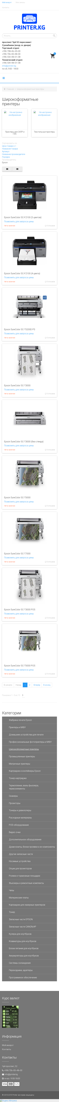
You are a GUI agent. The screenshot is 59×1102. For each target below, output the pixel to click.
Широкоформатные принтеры (24, 749)
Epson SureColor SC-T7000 (17, 553)
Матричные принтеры (19, 763)
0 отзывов (51, 226)
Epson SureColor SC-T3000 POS (19, 609)
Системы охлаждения (20, 963)
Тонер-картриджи (17, 778)
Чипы (11, 890)
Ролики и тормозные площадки (24, 876)
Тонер (12, 912)
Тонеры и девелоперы (20, 810)
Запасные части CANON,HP (22, 926)
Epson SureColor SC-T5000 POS (19, 665)
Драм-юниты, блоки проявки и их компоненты (32, 847)
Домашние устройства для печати (26, 734)
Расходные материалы (20, 817)
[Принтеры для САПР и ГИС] (14, 119)
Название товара (10, 149)
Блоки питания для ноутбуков (23, 948)
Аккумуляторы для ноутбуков (24, 955)
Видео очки (14, 832)
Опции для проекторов (20, 868)
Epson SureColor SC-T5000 (17, 497)
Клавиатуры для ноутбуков (22, 941)
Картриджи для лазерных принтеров (27, 905)
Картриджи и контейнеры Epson (25, 771)
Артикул (5, 151)
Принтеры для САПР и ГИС (14, 133)
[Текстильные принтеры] (44, 119)
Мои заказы (20, 2)
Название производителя (13, 154)
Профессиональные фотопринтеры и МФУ (30, 742)
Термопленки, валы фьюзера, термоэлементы (24, 787)
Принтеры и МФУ (17, 727)
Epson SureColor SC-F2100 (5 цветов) (22, 217)
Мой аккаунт (7, 2)
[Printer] (29, 22)
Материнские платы (19, 897)
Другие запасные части (21, 854)
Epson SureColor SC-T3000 (17, 385)
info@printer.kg (9, 66)
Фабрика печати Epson (20, 720)
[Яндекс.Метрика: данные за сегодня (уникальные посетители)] (8, 1100)
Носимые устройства (19, 861)
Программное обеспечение (23, 977)
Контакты (5, 8)
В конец (46, 685)
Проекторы (14, 803)
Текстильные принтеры (44, 132)
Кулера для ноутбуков (20, 934)
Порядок (6, 157)
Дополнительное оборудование (25, 839)
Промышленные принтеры (22, 756)
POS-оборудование (19, 825)
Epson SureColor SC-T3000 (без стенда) (23, 441)
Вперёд (37, 685)
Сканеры (13, 796)
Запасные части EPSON (21, 919)
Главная (10, 89)
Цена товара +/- (9, 146)
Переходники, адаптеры (21, 970)
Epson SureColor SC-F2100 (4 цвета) (22, 273)
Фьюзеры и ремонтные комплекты (26, 883)
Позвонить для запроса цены (19, 221)
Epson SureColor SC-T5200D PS (19, 329)
